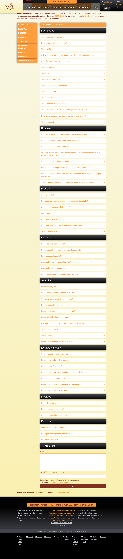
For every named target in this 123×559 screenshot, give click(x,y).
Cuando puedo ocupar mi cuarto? (54, 354)
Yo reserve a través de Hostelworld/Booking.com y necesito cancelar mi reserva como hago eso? (71, 154)
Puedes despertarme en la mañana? (55, 305)
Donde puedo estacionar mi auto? (54, 390)
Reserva (30, 7)
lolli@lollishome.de (89, 16)
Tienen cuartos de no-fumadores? (54, 86)
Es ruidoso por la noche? (51, 256)
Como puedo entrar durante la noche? (56, 378)
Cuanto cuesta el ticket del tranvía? (55, 415)
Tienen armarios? (48, 67)
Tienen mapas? (47, 335)
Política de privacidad (59, 483)
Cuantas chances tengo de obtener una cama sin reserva (64, 134)
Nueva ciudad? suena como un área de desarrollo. (61, 250)
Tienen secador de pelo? (51, 98)
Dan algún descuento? (50, 219)
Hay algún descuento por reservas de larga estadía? (62, 225)
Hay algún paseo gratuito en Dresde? (56, 434)
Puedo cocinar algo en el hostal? (54, 43)
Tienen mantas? (47, 122)
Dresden (22, 56)
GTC (61, 531)
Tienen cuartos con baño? (51, 37)
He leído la (55, 483)
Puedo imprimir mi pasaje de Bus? (55, 317)
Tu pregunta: (45, 451)
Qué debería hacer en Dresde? (53, 428)
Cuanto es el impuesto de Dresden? (55, 207)
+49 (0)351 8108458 (88, 511)
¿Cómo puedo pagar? (50, 231)
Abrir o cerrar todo (52, 25)
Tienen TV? (45, 73)
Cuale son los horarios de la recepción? (57, 299)
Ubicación (70, 7)
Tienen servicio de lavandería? (53, 104)
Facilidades (24, 25)
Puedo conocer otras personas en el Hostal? (59, 293)
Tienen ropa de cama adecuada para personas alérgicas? (64, 110)
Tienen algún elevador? (50, 79)
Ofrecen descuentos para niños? (54, 213)
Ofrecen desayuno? (49, 287)
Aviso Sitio (42, 531)
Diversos (22, 52)
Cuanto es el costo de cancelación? (55, 161)
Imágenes (43, 7)
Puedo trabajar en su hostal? (52, 409)
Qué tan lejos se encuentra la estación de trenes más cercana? (66, 262)
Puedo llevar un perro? (50, 403)
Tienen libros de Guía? (50, 329)
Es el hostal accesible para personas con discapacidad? (63, 116)
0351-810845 (60, 16)
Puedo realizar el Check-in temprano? (56, 360)
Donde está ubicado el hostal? (53, 244)
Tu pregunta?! (25, 61)
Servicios (85, 7)
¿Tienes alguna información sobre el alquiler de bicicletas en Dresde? (69, 55)
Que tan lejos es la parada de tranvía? (56, 268)
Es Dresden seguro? (49, 440)
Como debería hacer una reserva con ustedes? (60, 141)
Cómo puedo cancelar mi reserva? (55, 147)
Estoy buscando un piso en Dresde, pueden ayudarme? (63, 323)
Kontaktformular (94, 518)
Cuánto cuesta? (47, 195)
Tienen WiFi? (46, 49)
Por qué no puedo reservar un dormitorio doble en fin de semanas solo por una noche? (71, 175)
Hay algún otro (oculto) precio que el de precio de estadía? (64, 201)
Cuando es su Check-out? (51, 366)
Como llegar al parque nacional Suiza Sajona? (59, 274)
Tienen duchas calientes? (51, 92)
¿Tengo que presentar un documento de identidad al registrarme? (67, 182)
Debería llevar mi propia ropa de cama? (57, 61)
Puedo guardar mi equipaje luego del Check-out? (60, 384)
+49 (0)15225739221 (94, 515)
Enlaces (53, 531)
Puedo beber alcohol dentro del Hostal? (57, 341)
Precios (57, 7)
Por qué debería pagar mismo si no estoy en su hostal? (63, 168)
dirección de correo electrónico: (52, 472)
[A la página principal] (11, 6)
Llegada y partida (23, 46)
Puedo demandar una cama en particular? (58, 311)
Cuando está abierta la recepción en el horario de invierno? (64, 372)
